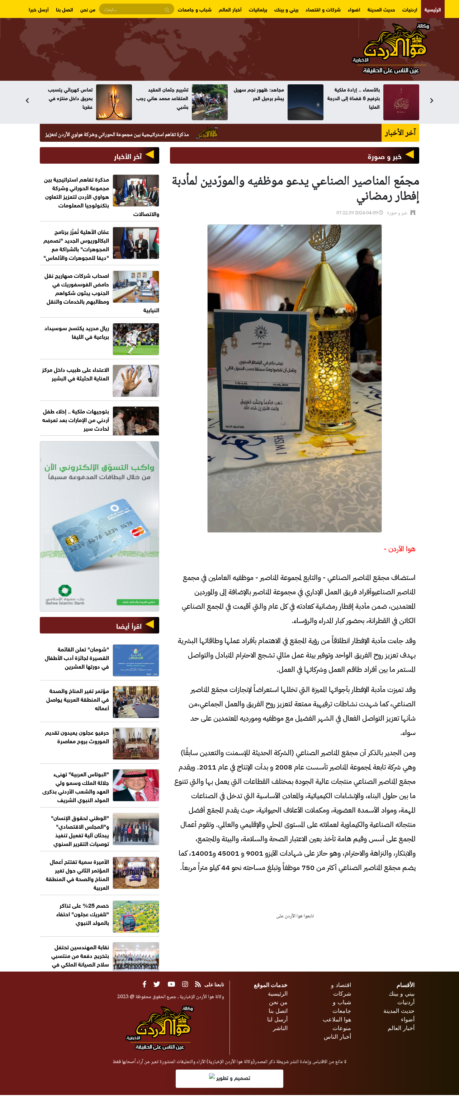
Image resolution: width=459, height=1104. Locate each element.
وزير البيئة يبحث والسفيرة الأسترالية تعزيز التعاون (66, 93)
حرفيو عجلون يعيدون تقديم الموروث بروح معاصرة (77, 736)
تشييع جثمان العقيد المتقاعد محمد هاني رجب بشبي (258, 97)
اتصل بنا (64, 8)
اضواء (354, 8)
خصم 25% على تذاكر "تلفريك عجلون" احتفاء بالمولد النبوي (82, 913)
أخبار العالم (230, 8)
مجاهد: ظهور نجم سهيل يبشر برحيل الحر (355, 93)
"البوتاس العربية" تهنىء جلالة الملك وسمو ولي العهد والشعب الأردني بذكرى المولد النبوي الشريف (75, 786)
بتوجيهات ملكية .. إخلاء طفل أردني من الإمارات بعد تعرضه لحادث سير (75, 419)
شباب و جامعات (195, 8)
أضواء (408, 1019)
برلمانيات (258, 8)
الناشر (280, 1028)
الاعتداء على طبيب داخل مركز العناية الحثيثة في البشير (75, 373)
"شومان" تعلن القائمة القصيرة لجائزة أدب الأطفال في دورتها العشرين (77, 657)
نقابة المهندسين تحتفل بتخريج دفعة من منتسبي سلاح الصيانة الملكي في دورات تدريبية (80, 959)
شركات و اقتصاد (323, 8)
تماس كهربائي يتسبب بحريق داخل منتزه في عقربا (166, 97)
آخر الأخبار (128, 155)
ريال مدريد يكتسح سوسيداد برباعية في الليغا (76, 331)
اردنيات (409, 8)
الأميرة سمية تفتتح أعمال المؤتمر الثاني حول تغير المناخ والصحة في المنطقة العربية (77, 874)
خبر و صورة (385, 155)
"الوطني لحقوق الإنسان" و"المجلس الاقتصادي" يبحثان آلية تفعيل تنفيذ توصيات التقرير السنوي (80, 830)
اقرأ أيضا (129, 625)
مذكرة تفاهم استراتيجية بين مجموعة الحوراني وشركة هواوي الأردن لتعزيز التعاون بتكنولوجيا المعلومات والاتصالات (120, 135)
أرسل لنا (277, 1019)
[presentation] (27, 100)
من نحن (87, 8)
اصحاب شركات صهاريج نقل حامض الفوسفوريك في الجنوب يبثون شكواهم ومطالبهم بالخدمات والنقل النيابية (101, 292)
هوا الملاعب (337, 1019)
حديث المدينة (381, 8)
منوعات (341, 1028)
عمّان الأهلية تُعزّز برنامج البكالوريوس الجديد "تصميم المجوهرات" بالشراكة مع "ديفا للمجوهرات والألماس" (76, 244)
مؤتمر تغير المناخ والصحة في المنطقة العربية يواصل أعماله (77, 698)
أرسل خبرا (39, 8)
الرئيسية (433, 8)
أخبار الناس (337, 1036)
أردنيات (406, 1002)
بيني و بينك (286, 8)
